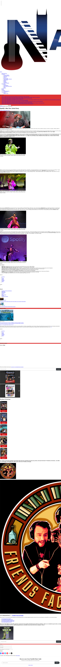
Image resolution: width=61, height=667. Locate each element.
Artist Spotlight (6, 79)
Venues (5, 92)
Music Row (3, 83)
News (8, 110)
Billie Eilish (3, 291)
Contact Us (3, 90)
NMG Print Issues (4, 73)
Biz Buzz (5, 84)
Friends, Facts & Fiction (17, 615)
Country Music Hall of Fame (8, 86)
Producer (5, 81)
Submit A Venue (6, 93)
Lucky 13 (5, 77)
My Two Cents (6, 78)
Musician (5, 80)
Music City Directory (5, 91)
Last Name (1, 647)
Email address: (2, 649)
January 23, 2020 (2, 110)
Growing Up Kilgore (7, 75)
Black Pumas (3, 292)
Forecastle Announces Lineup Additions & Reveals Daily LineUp (12, 322)
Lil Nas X (3, 293)
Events (3, 89)
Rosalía (3, 295)
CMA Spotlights (6, 85)
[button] (6, 618)
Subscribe (58, 369)
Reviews (3, 88)
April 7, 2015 (2, 324)
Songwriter (5, 82)
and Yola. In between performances (7, 290)
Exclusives (3, 74)
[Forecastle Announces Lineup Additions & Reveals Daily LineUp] (6, 320)
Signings (5, 87)
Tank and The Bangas (5, 296)
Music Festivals (9, 324)
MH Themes (18, 655)
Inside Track (5, 76)
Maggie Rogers (4, 294)
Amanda (6, 110)
